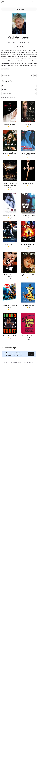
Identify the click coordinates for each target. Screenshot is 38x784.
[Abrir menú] (35, 2)
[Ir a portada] (2, 2)
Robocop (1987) (9, 244)
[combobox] (17, 75)
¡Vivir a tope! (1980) (28, 275)
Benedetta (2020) (9, 124)
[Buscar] (32, 2)
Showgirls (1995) (28, 183)
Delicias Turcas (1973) (10, 336)
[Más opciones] (35, 75)
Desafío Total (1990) (28, 215)
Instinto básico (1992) (9, 215)
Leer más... (5, 69)
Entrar (31, 354)
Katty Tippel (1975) (28, 305)
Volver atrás (20, 9)
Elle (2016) (28, 124)
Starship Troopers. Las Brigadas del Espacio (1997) (10, 185)
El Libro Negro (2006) (9, 153)
